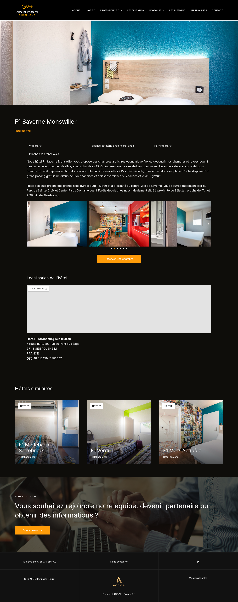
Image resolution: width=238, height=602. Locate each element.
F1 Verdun (102, 450)
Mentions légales (198, 578)
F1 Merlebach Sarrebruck (34, 447)
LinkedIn (198, 562)
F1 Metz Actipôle (182, 450)
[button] (29, 224)
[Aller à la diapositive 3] (117, 248)
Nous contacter (119, 561)
